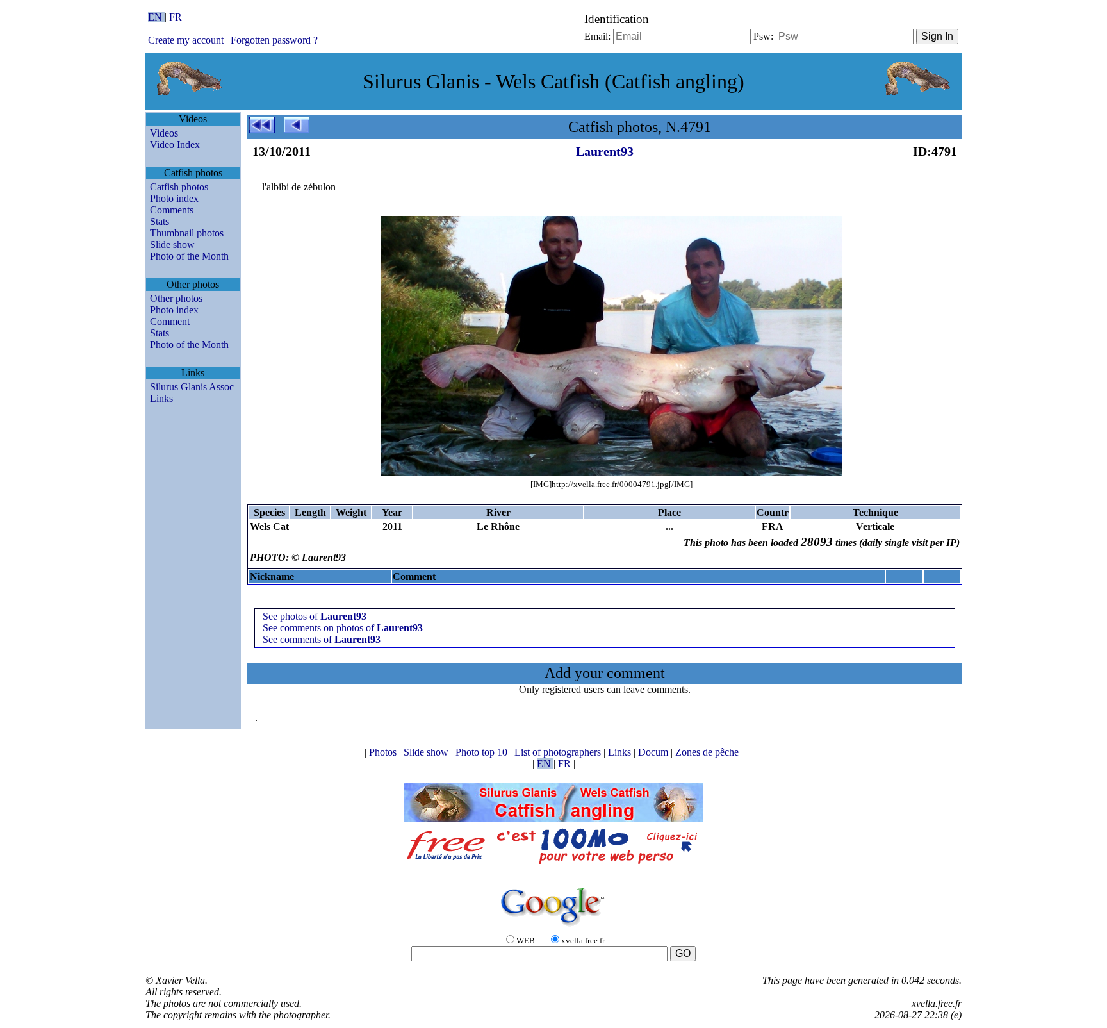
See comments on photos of (343, 627)
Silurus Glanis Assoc (192, 386)
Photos (384, 752)
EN (156, 17)
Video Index (175, 144)
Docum (654, 752)
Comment (170, 321)
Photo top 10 (482, 752)
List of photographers (558, 752)
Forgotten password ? (274, 40)
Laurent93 (605, 151)
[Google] (553, 927)
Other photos (176, 298)
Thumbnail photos (187, 233)
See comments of (322, 639)
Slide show (172, 244)
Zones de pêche (708, 752)
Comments (171, 209)
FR (175, 17)
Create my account (186, 40)
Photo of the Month (189, 256)
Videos (164, 133)
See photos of (314, 616)
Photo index (174, 198)
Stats (159, 221)
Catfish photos (179, 186)
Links (161, 398)
